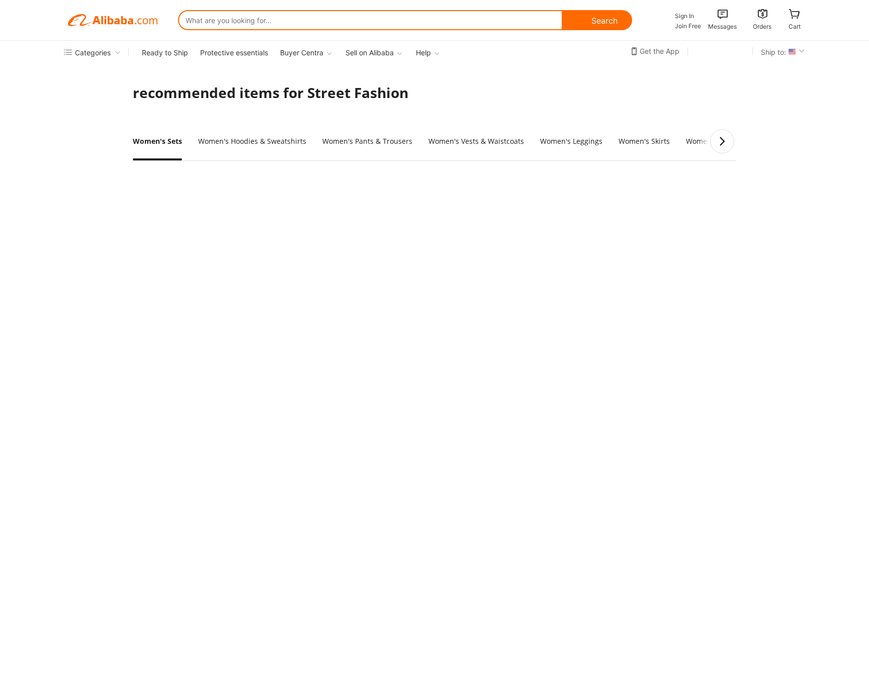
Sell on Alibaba (369, 52)
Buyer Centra (301, 52)
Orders (762, 26)
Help (423, 52)
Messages (722, 26)
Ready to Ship (165, 52)
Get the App (659, 51)
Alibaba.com (112, 20)
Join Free (688, 26)
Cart (795, 26)
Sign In (684, 16)
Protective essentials (234, 52)
